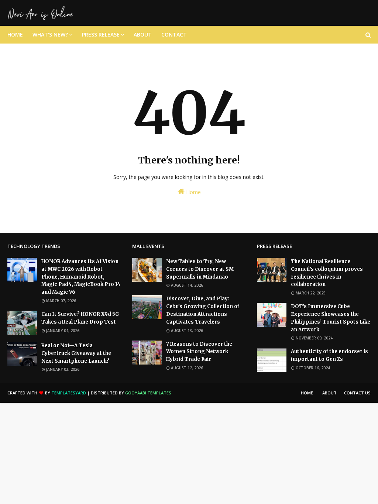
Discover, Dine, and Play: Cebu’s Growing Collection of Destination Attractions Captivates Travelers (202, 310)
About (329, 393)
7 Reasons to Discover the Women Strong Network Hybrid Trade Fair (199, 352)
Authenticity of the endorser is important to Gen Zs (329, 355)
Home (193, 192)
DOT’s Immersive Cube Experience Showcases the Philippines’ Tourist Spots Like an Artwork (330, 317)
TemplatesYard (68, 393)
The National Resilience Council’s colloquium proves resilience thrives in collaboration (327, 272)
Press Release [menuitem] (101, 34)
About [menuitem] (143, 34)
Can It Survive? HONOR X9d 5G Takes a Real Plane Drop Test (80, 318)
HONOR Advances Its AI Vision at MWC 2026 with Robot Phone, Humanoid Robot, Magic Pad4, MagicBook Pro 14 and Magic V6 (80, 276)
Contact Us (357, 393)
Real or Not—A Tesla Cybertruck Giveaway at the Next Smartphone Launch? (76, 353)
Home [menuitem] (15, 34)
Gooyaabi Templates (148, 393)
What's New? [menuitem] (50, 34)
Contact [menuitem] (174, 34)
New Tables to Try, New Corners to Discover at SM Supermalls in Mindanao (200, 269)
